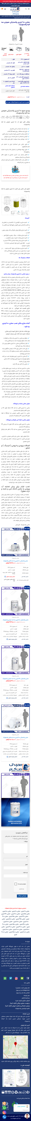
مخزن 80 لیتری (16, 911)
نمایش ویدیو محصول (10, 576)
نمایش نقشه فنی (25, 576)
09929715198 (15, 14)
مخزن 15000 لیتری (14, 932)
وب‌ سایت (25, 872)
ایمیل (26, 864)
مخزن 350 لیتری (20, 919)
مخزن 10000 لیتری (25, 932)
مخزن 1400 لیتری (24, 924)
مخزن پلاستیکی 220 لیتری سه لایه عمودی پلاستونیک (15, 679)
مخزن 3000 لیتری (20, 927)
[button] (29, 9)
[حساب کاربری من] (5, 9)
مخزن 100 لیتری (7, 911)
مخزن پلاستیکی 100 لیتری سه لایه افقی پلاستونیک (15, 561)
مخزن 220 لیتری (5, 914)
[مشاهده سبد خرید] (2, 9)
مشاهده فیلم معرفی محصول (10, 86)
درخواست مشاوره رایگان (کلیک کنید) (20, 1003)
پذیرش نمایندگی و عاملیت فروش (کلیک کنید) (17, 1006)
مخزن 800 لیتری (17, 922)
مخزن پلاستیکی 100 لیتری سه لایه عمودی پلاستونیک (15, 620)
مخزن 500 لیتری (10, 919)
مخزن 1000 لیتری (7, 922)
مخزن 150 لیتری (25, 914)
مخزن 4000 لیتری (10, 927)
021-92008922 (15, 12)
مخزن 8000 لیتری (7, 929)
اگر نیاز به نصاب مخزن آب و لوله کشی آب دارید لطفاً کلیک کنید (15, 178)
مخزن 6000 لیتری (17, 929)
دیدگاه (26, 842)
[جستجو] (25, 8)
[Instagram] (4, 1112)
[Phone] (4, 1117)
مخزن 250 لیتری (13, 916)
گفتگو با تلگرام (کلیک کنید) (23, 1001)
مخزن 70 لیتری (25, 911)
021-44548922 (25, 990)
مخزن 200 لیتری (15, 914)
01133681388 (26, 998)
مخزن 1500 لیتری (14, 924)
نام (27, 856)
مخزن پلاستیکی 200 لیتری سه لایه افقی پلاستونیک (15, 737)
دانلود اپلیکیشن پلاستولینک (22, 1008)
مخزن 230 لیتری (23, 916)
